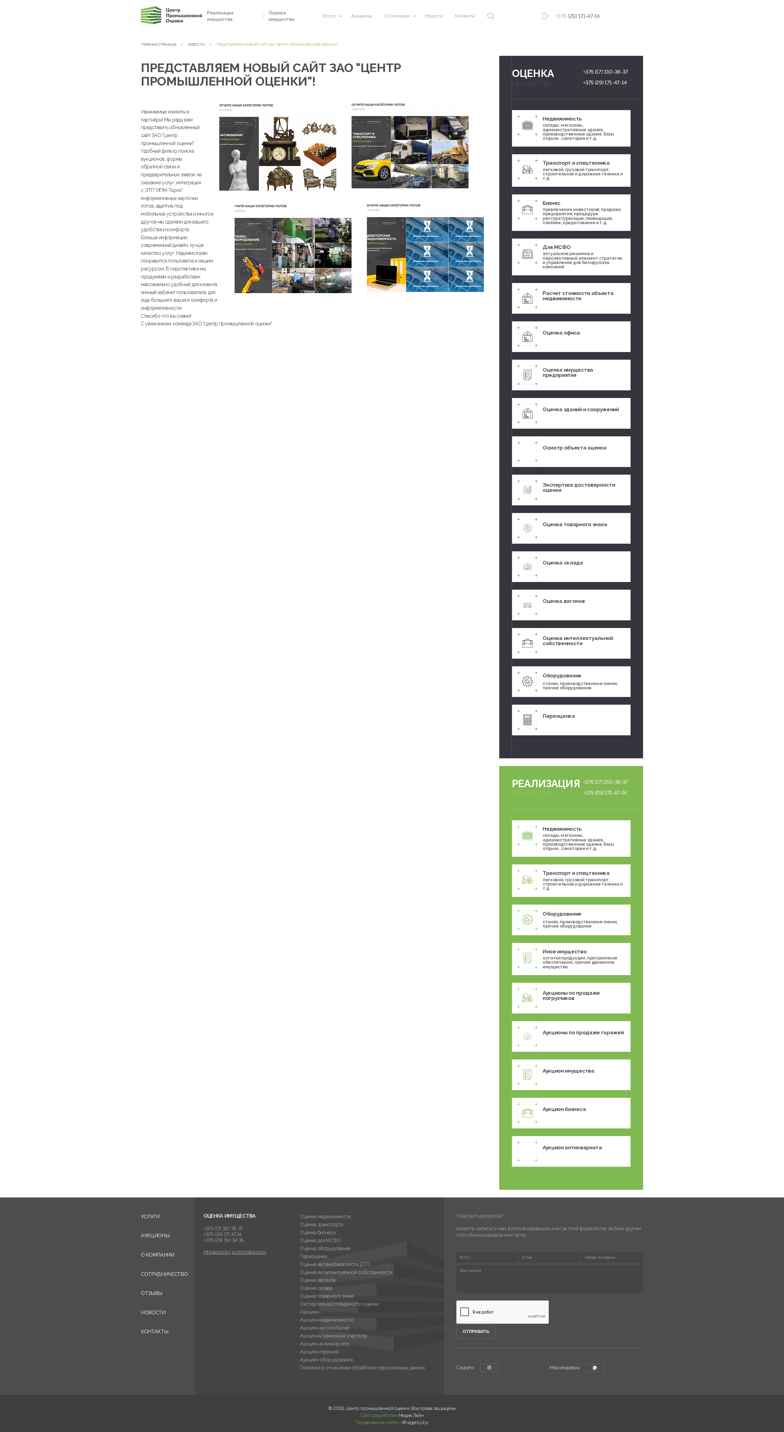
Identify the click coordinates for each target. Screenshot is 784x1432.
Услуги (329, 16)
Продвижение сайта (377, 1422)
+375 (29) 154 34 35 (224, 1240)
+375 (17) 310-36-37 (605, 72)
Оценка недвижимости (325, 1216)
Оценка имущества (281, 16)
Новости (434, 16)
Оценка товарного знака (327, 1296)
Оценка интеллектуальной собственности (346, 1272)
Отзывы (151, 1293)
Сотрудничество (164, 1274)
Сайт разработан (378, 1415)
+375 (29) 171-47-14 (605, 82)
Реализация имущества (220, 16)
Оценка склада (316, 1288)
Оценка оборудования (325, 1248)
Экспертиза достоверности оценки (339, 1304)
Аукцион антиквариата (324, 1344)
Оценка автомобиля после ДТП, (335, 1264)
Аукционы (361, 16)
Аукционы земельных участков (333, 1336)
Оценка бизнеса (318, 1232)
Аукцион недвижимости (326, 1320)
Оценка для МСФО (320, 1240)
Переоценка (313, 1256)
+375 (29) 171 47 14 (222, 1234)
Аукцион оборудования (326, 1360)
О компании (397, 16)
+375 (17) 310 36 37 (223, 1228)
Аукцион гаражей (319, 1352)
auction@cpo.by (249, 1252)
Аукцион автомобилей (324, 1328)
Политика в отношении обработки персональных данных (362, 1368)
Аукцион (309, 1312)
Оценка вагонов (318, 1280)
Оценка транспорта (321, 1224)
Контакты (465, 16)
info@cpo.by (217, 1252)
